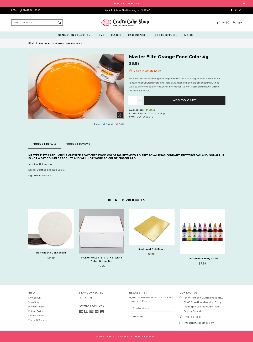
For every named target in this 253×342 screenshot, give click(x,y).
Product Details (45, 144)
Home (100, 35)
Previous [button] (25, 236)
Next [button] (228, 236)
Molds (188, 35)
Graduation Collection (74, 35)
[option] (48, 236)
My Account (34, 297)
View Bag (33, 302)
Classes (116, 35)
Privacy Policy (36, 306)
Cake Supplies (137, 35)
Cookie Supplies (165, 35)
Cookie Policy (36, 315)
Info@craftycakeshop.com (199, 322)
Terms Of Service (38, 320)
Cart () (224, 22)
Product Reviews (78, 144)
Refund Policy (35, 311)
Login (238, 22)
